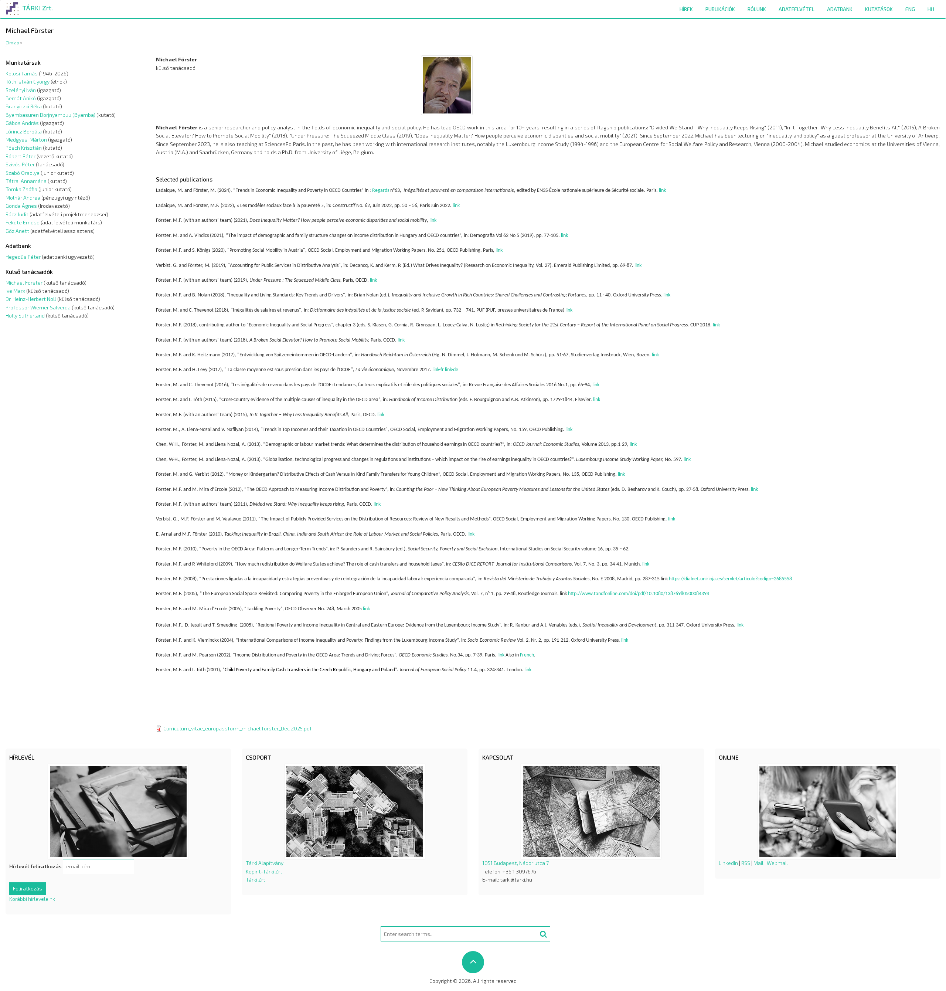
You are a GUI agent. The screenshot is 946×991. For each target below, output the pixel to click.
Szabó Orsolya (23, 173)
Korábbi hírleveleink (32, 899)
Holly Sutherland (25, 315)
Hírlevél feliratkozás (35, 866)
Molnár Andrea (23, 197)
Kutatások (879, 9)
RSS (745, 863)
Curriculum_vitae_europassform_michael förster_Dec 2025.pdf (237, 728)
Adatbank (840, 9)
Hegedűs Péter (23, 257)
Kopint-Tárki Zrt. (264, 871)
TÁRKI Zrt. (37, 8)
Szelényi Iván (21, 90)
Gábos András (22, 123)
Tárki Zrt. (256, 879)
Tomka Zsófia (21, 189)
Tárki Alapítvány (264, 863)
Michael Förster (24, 282)
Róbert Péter (20, 156)
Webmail (777, 863)
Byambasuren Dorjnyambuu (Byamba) (50, 115)
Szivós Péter (20, 164)
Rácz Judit (17, 214)
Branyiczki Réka (24, 106)
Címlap (12, 42)
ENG (910, 9)
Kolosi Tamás (22, 73)
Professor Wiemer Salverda (38, 307)
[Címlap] (12, 7)
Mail (758, 863)
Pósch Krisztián (24, 148)
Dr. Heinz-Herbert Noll (31, 299)
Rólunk (757, 9)
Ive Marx (15, 291)
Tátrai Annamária (26, 181)
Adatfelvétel (796, 9)
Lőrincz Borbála (24, 131)
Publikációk (720, 9)
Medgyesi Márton (26, 139)
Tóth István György (28, 81)
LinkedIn (728, 863)
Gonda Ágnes (21, 206)
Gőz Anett (17, 231)
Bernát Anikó (21, 98)
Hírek (686, 9)
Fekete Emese (23, 222)
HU (931, 9)
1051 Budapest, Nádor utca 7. (515, 863)
